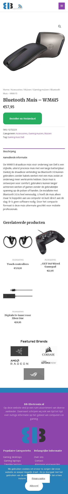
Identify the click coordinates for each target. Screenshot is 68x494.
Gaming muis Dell (16, 137)
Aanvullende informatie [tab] (15, 157)
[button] (59, 26)
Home (6, 89)
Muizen (27, 89)
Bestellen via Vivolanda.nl (22, 118)
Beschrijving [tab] (9, 151)
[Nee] (64, 479)
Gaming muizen (41, 89)
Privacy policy (38, 478)
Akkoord (34, 485)
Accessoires (16, 89)
